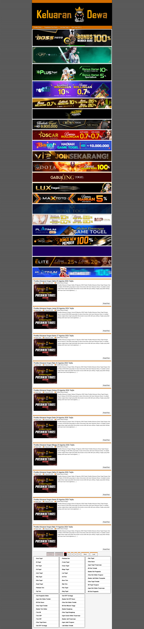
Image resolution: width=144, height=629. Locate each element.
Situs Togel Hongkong (68, 612)
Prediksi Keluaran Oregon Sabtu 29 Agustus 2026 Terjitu (53, 281)
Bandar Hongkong (67, 609)
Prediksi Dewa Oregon (62, 283)
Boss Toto (65, 580)
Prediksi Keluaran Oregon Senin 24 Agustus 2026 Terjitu (53, 418)
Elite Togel (39, 580)
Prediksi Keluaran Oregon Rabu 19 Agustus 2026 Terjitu (53, 527)
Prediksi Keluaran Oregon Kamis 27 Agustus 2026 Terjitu (54, 336)
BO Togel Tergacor (93, 585)
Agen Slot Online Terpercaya (96, 588)
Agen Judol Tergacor (68, 622)
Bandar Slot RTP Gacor (68, 599)
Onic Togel (91, 558)
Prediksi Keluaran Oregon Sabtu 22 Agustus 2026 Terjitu (53, 472)
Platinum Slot (66, 558)
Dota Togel (39, 558)
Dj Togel (38, 562)
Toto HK (38, 612)
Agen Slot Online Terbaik (43, 599)
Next (85, 554)
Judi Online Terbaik (67, 625)
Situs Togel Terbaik (93, 581)
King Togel (65, 591)
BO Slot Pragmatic (93, 591)
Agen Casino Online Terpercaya (71, 615)
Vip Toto (38, 591)
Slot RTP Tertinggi (41, 625)
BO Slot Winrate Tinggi (68, 606)
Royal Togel (39, 584)
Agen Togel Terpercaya (95, 565)
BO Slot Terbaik (92, 568)
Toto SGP (39, 615)
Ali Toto (64, 577)
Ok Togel (38, 569)
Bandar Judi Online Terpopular (96, 578)
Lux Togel (65, 573)
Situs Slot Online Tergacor (95, 575)
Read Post (106, 303)
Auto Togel (39, 573)
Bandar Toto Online (41, 609)
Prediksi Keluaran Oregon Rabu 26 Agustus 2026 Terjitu (53, 363)
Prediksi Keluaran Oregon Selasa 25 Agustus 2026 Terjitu (54, 390)
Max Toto (64, 584)
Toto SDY (38, 619)
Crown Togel (65, 562)
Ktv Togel (39, 566)
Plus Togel (65, 587)
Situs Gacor (91, 561)
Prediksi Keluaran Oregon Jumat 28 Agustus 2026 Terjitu (54, 308)
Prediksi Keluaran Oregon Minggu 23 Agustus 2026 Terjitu (54, 445)
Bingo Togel (65, 569)
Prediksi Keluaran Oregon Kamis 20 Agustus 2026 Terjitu (54, 500)
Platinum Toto (40, 587)
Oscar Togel (65, 566)
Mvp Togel (39, 577)
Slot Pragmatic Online (42, 596)
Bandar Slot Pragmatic (94, 571)
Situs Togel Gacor (41, 622)
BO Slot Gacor (40, 602)
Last (93, 554)
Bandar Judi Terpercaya (69, 619)
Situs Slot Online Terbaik (69, 602)
